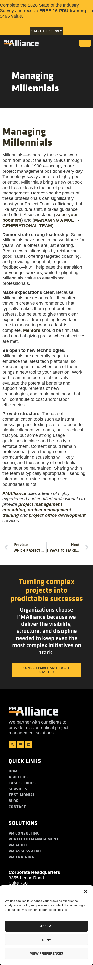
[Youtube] (20, 744)
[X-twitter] (12, 744)
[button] (85, 891)
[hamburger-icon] (85, 43)
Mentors (31, 330)
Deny (46, 939)
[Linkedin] (28, 744)
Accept (46, 926)
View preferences (46, 953)
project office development (57, 515)
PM (14, 493)
